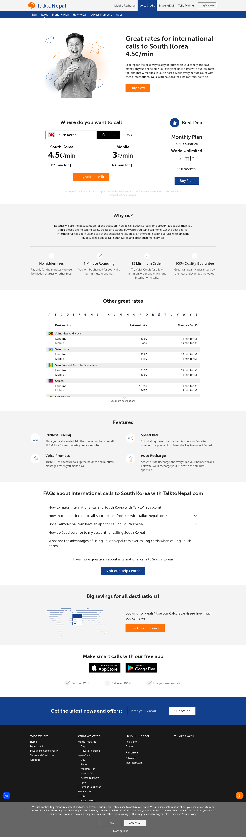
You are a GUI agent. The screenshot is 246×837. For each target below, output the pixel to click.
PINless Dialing (58, 435)
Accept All (135, 823)
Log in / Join (207, 5)
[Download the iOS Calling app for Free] (104, 667)
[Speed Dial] (131, 438)
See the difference (145, 628)
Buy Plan (187, 180)
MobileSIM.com (134, 762)
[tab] (48, 314)
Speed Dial (149, 435)
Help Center (132, 741)
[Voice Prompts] (35, 458)
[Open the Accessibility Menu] (6, 795)
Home (33, 741)
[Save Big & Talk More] (76, 621)
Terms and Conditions (42, 755)
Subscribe (182, 711)
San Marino (62, 397)
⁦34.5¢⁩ (144, 343)
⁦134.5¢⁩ (143, 390)
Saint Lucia (62, 349)
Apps (119, 14)
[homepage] (48, 5)
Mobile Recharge (87, 741)
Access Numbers (101, 14)
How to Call (80, 14)
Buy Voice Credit (91, 176)
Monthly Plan (60, 14)
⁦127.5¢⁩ (143, 386)
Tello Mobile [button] (186, 5)
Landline (60, 338)
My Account (36, 746)
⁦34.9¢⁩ (144, 359)
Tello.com (131, 758)
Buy (34, 14)
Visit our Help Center (123, 570)
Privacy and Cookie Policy (44, 750)
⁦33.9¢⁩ (144, 338)
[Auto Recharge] (131, 458)
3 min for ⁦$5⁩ (189, 386)
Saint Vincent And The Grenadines (76, 365)
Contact (130, 746)
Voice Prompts (58, 455)
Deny (110, 823)
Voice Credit (84, 755)
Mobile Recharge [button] (125, 5)
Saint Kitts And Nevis (68, 333)
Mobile (59, 343)
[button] (147, 5)
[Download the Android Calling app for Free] (141, 667)
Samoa (59, 381)
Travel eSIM (84, 791)
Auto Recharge (153, 455)
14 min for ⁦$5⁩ (189, 338)
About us (35, 759)
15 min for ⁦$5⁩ (189, 370)
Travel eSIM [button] (166, 5)
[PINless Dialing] (35, 438)
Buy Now (138, 88)
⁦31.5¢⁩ (144, 370)
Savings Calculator (91, 786)
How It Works (88, 800)
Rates (84, 764)
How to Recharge (90, 750)
